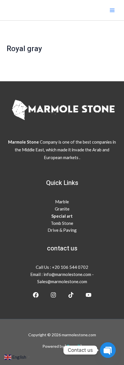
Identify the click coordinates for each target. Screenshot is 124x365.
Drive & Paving (62, 230)
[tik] (71, 295)
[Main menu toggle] (112, 10)
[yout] (88, 295)
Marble (62, 201)
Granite (62, 208)
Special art (62, 216)
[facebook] (36, 295)
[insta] (53, 295)
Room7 (73, 346)
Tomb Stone (62, 223)
